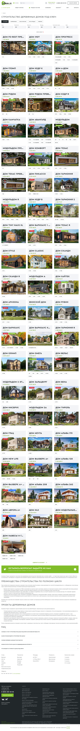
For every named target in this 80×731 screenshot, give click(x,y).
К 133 (43, 168)
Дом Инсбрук (11, 407)
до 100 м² (35, 657)
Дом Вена (61, 382)
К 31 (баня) (48, 139)
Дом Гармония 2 (65, 199)
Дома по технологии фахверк (28, 700)
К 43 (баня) (36, 142)
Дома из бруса (45, 690)
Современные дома (6, 668)
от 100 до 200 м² (36, 659)
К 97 (60, 168)
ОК (68, 727)
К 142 (8, 322)
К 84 (43, 88)
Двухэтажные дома (26, 690)
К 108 (56, 193)
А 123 (39, 296)
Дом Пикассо (37, 174)
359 (29, 530)
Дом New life (10, 459)
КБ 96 (56, 142)
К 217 (56, 427)
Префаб (19, 662)
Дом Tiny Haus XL (13, 225)
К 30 (39, 56)
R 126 (65, 245)
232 (3, 530)
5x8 (6, 673)
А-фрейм (3, 662)
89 (3, 114)
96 (6, 114)
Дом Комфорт (37, 148)
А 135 (43, 296)
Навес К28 (20, 555)
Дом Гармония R (65, 328)
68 (59, 88)
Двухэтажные (52, 659)
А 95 (30, 296)
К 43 (30, 142)
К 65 (8, 88)
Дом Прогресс (64, 37)
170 (56, 453)
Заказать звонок (7, 695)
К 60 (56, 62)
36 (55, 88)
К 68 (30, 168)
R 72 (56, 114)
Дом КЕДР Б (36, 199)
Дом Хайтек (63, 276)
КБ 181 (8, 478)
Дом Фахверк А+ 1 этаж (16, 484)
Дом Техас (62, 148)
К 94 (48, 88)
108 (70, 139)
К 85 (30, 245)
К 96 (39, 168)
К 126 (65, 168)
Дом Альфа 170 (64, 433)
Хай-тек (3, 659)
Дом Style (9, 251)
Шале (2, 661)
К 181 (3, 478)
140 (29, 478)
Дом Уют (34, 37)
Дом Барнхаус (11, 328)
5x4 (2, 673)
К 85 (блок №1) (32, 347)
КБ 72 (74, 139)
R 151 (17, 219)
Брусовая (19, 657)
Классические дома (6, 666)
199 (37, 478)
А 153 (30, 427)
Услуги (24, 686)
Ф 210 (47, 373)
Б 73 (38, 219)
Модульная (19, 664)
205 (7, 401)
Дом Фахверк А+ (38, 459)
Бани (2, 664)
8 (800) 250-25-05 (61, 3)
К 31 (42, 139)
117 (29, 373)
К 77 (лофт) (5, 245)
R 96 (65, 114)
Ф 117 (42, 373)
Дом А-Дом (62, 68)
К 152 (48, 168)
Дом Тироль (63, 407)
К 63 (34, 88)
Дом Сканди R (11, 276)
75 (62, 139)
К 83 (30, 193)
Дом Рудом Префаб (40, 94)
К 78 (8, 139)
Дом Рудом (9, 94)
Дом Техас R (63, 225)
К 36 (43, 56)
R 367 (66, 347)
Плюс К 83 (35, 193)
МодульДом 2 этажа (15, 382)
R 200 (61, 347)
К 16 (30, 56)
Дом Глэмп (9, 68)
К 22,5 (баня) (58, 56)
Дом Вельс (62, 353)
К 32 (64, 59)
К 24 (65, 56)
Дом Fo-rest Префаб (15, 37)
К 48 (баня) (74, 59)
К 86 (56, 270)
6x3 (9, 673)
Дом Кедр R (62, 94)
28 (3, 56)
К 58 (3, 139)
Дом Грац (8, 433)
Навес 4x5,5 (13, 555)
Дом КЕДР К (36, 68)
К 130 (61, 322)
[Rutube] (6, 699)
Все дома (5, 21)
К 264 (13, 478)
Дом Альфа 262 (64, 484)
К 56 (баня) (48, 142)
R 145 (56, 347)
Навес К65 (12, 558)
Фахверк (19, 661)
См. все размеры (16, 673)
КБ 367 (71, 347)
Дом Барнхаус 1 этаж (42, 225)
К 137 (30, 322)
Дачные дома (24, 709)
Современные (13, 21)
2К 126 (62, 219)
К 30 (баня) (57, 59)
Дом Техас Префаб (14, 174)
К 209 (30, 453)
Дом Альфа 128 (64, 459)
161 (3, 401)
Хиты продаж (32, 21)
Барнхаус (3, 657)
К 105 (56, 373)
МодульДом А (37, 276)
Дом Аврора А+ (11, 510)
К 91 (56, 168)
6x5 (11, 673)
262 (56, 504)
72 (59, 139)
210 (33, 373)
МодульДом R (11, 199)
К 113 (3, 347)
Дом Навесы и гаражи (16, 536)
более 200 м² (36, 661)
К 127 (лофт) (10, 347)
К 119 (56, 322)
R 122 (12, 219)
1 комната (67, 657)
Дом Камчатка (11, 120)
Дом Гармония (64, 174)
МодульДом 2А (38, 407)
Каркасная (19, 659)
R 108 (69, 114)
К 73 (39, 88)
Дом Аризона (11, 302)
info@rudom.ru (5, 689)
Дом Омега (35, 353)
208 (30, 504)
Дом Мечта (35, 433)
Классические (22, 21)
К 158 (3, 373)
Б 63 (34, 219)
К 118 (60, 296)
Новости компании (5, 702)
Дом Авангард (37, 120)
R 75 (3, 219)
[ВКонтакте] (3, 699)
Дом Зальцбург (38, 382)
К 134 (66, 322)
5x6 (4, 673)
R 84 (61, 114)
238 (37, 373)
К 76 (34, 168)
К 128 (12, 88)
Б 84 (43, 219)
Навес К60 (5, 558)
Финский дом (37, 302)
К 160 (21, 347)
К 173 (30, 401)
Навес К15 (4, 555)
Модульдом (63, 120)
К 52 (30, 88)
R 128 (3, 296)
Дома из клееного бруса (27, 710)
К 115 (34, 245)
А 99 (34, 296)
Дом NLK (34, 510)
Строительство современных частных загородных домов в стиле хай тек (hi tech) (29, 706)
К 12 (56, 530)
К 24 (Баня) (36, 139)
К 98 (30, 270)
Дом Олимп (9, 353)
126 (3, 193)
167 (33, 478)
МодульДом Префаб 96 (16, 148)
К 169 (66, 373)
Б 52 (30, 219)
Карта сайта (3, 721)
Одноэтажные (52, 657)
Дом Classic (36, 251)
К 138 (61, 270)
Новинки (40, 21)
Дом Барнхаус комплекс (44, 328)
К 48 (68, 59)
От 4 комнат (67, 662)
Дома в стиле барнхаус (26, 692)
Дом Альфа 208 (38, 484)
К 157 (17, 347)
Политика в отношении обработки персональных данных (8, 723)
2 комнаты (67, 659)
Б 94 (47, 219)
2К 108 (56, 219)
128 (56, 478)
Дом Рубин (62, 302)
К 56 (42, 142)
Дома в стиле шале (26, 695)
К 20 (34, 56)
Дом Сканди (63, 251)
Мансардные (52, 661)
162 (7, 504)
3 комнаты (67, 661)
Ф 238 (30, 376)
